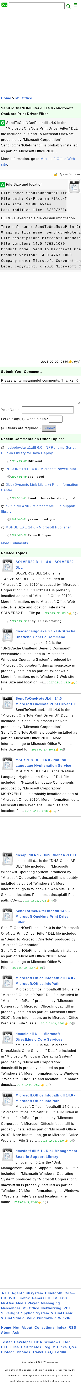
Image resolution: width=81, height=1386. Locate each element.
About (27, 1327)
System (42, 1313)
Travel (37, 1352)
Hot (16, 1327)
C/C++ (70, 1293)
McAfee (7, 1303)
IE (49, 1298)
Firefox (23, 1298)
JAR (66, 1342)
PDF (67, 1308)
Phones (23, 1352)
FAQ (49, 1352)
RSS (72, 1327)
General (39, 1298)
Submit (49, 428)
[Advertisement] (40, 52)
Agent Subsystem (27, 1293)
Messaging (50, 1303)
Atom (5, 1332)
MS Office (23, 98)
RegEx (49, 1347)
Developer (23, 1342)
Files (14, 1347)
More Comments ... (16, 543)
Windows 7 (46, 1318)
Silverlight (10, 1313)
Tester (6, 1342)
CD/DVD (8, 1298)
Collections (44, 1327)
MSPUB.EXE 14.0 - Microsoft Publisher (38, 527)
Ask (15, 1332)
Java (63, 1298)
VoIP (31, 1318)
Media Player (27, 1303)
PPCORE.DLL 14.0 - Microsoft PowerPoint (41, 469)
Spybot (27, 1313)
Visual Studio (13, 1318)
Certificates (31, 1347)
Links (62, 1347)
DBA (38, 1342)
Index (61, 1327)
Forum (60, 1352)
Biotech (8, 1352)
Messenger (10, 1308)
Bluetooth (54, 1293)
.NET (5, 1293)
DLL (4, 1347)
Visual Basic (62, 1313)
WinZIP (64, 1318)
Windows (52, 1342)
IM (55, 1298)
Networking (51, 1308)
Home (6, 98)
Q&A (73, 1347)
